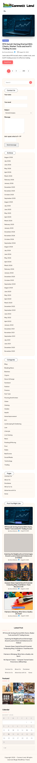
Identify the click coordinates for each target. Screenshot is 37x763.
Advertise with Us (10, 490)
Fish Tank (7, 394)
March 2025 (8, 221)
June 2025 (7, 209)
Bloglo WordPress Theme (22, 760)
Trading (6, 465)
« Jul (5, 748)
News (6, 439)
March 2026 (8, 176)
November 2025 (9, 191)
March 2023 (8, 303)
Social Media (8, 457)
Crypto (6, 375)
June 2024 (7, 254)
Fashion (6, 386)
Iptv (5, 420)
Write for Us (8, 487)
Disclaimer (7, 483)
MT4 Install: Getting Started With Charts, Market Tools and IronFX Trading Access (17, 46)
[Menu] (5, 11)
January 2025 (8, 228)
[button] (28, 71)
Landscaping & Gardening (12, 424)
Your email (7, 102)
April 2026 (7, 172)
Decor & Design (9, 379)
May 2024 (7, 258)
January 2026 (8, 183)
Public (6, 450)
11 (8, 730)
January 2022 (8, 325)
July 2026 (7, 161)
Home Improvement (10, 416)
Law (5, 427)
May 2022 (7, 317)
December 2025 (9, 187)
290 (24, 71)
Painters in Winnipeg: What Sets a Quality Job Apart (18, 613)
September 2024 (10, 243)
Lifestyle (7, 431)
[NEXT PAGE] (28, 71)
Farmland (7, 383)
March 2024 (8, 265)
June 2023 (7, 291)
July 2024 (7, 250)
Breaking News (9, 368)
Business (7, 371)
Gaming (6, 405)
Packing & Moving (10, 442)
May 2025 (7, 213)
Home (6, 494)
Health (6, 412)
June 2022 (7, 314)
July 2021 (7, 340)
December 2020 (9, 347)
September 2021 (9, 336)
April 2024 (7, 262)
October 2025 (9, 195)
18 (8, 734)
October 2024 (9, 239)
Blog (5, 364)
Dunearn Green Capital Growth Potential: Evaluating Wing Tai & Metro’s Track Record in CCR (18, 585)
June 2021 (7, 344)
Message (7, 117)
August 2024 (8, 247)
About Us (7, 480)
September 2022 (9, 310)
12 (13, 730)
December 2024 (9, 232)
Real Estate (8, 454)
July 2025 (7, 206)
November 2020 (9, 351)
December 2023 (9, 276)
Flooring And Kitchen (11, 398)
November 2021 (9, 332)
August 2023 (8, 288)
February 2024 (9, 269)
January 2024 (9, 273)
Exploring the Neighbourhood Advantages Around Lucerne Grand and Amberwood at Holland (18, 556)
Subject (6, 110)
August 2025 (8, 202)
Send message (11, 145)
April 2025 (7, 217)
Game (6, 401)
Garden (6, 409)
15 (27, 730)
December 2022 (9, 306)
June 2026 (7, 165)
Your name (7, 95)
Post (5, 446)
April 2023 (7, 299)
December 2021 (9, 329)
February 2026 (9, 180)
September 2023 (9, 284)
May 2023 (7, 295)
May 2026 (7, 168)
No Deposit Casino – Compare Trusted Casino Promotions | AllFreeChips (18, 661)
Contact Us (8, 476)
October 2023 (9, 280)
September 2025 (9, 198)
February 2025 (9, 224)
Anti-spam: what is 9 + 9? (12, 136)
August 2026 (8, 157)
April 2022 (7, 321)
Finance (5, 40)
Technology (8, 461)
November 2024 (9, 235)
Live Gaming (8, 435)
